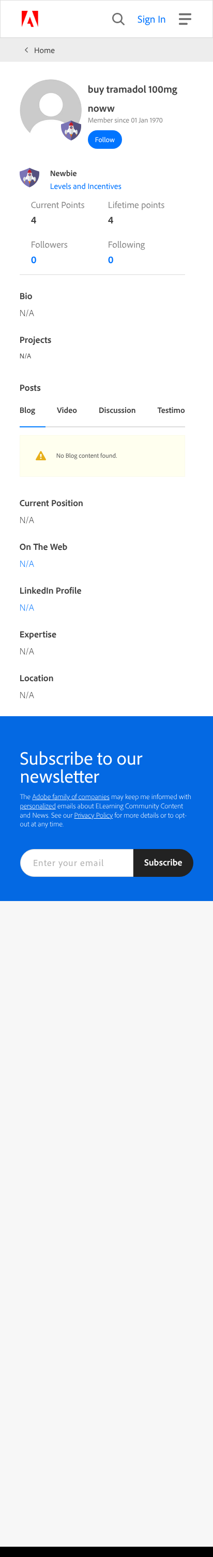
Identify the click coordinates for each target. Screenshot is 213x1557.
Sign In (152, 18)
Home (44, 50)
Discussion (117, 410)
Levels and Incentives (85, 186)
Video (67, 410)
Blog (27, 410)
